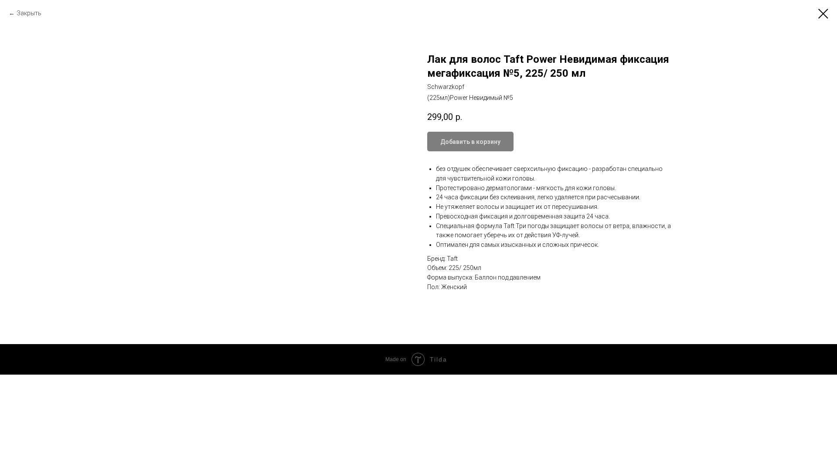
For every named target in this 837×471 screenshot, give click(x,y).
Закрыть (29, 13)
